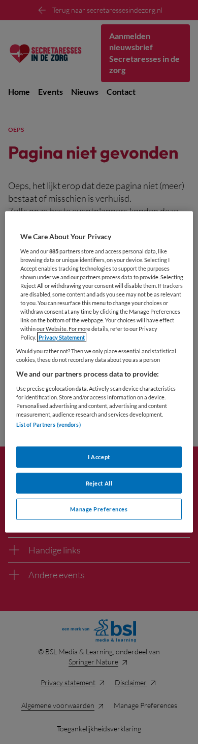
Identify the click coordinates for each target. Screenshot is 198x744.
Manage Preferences (98, 509)
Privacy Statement (62, 337)
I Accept (99, 456)
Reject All (99, 482)
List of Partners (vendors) (48, 424)
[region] (99, 372)
